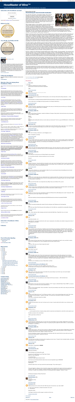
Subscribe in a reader (4, 222)
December (4, 251)
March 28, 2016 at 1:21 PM (32, 144)
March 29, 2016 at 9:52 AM (32, 279)
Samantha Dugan (31, 377)
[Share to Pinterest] (42, 77)
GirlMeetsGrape (31, 319)
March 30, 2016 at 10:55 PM (32, 318)
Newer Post (28, 397)
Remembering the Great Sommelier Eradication (9, 260)
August (3, 255)
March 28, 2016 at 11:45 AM (32, 109)
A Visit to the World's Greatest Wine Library (8, 264)
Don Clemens (31, 300)
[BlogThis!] (39, 77)
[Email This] (37, 77)
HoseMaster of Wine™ (17, 4)
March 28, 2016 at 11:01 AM (32, 103)
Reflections (2, 289)
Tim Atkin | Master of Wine (6, 242)
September (4, 254)
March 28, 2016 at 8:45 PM (32, 225)
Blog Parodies (3, 280)
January (4, 267)
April (3, 258)
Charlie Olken (31, 247)
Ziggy (29, 82)
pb (28, 161)
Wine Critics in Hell (4, 292)
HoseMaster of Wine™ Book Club (6, 284)
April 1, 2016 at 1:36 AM (31, 375)
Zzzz (29, 91)
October (4, 253)
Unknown (30, 137)
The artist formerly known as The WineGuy (36, 264)
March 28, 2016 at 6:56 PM (32, 200)
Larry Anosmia (3, 285)
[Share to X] (40, 77)
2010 (3, 272)
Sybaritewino (31, 307)
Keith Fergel (30, 124)
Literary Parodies (3, 286)
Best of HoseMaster (4, 278)
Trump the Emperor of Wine (5, 291)
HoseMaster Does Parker (5, 283)
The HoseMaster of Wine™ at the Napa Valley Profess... (10, 263)
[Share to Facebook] (41, 77)
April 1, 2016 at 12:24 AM (31, 347)
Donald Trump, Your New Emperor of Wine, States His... (10, 261)
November (4, 252)
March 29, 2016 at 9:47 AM (32, 274)
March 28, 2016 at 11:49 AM (32, 122)
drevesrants (30, 383)
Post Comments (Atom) (34, 399)
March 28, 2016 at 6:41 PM (32, 189)
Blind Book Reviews (4, 279)
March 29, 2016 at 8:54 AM (32, 262)
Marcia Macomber (31, 145)
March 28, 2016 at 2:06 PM (32, 150)
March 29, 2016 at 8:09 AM (32, 236)
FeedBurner (14, 18)
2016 (3, 250)
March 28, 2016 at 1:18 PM (32, 136)
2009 (3, 273)
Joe (29, 168)
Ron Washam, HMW (32, 110)
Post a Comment (28, 395)
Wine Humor (36, 78)
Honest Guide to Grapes (4, 282)
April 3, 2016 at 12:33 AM (31, 382)
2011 (3, 271)
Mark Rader (30, 104)
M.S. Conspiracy (3, 287)
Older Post (72, 397)
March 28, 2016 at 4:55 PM (32, 183)
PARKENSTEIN (3, 288)
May (3, 257)
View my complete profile (5, 72)
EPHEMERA (3, 281)
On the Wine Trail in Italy (6, 239)
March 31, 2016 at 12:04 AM (32, 325)
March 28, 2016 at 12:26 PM (32, 128)
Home (50, 397)
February (4, 266)
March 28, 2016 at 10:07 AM (32, 93)
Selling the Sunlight (4, 240)
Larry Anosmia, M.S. (32, 348)
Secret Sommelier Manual (31, 78)
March (4, 259)
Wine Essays (3, 293)
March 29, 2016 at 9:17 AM (32, 268)
